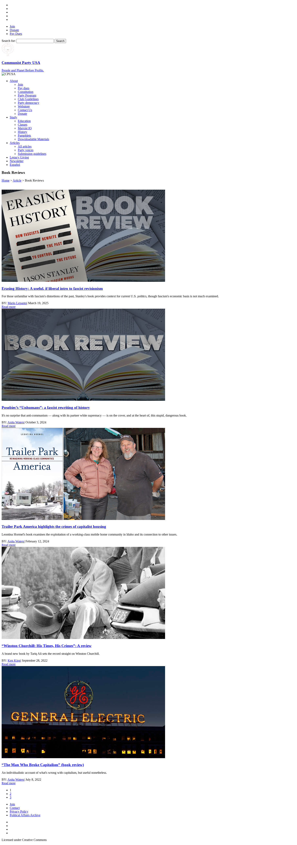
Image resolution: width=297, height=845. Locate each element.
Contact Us (25, 110)
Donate (14, 30)
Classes (22, 124)
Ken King (14, 660)
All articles (25, 146)
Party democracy (28, 102)
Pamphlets (24, 135)
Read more (9, 306)
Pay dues (23, 88)
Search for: (9, 41)
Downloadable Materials (33, 139)
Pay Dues (16, 33)
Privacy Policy (19, 811)
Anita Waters (15, 422)
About (14, 81)
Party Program (27, 95)
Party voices (25, 150)
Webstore (24, 106)
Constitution (25, 92)
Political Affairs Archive (25, 815)
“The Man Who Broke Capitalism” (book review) (43, 765)
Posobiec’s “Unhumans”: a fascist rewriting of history (46, 407)
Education (24, 121)
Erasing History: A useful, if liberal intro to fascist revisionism (52, 288)
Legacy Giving (19, 157)
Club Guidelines (28, 99)
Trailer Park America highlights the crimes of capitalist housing (54, 526)
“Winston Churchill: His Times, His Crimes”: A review (47, 646)
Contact (15, 808)
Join (12, 26)
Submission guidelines (32, 153)
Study (13, 117)
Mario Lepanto (17, 303)
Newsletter (16, 161)
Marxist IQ (25, 128)
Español (15, 164)
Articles (15, 143)
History (22, 132)
